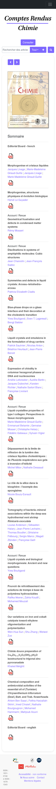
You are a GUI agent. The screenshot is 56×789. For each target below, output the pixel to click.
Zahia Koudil (32, 597)
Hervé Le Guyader (18, 200)
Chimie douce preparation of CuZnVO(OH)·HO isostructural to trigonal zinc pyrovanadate (24, 656)
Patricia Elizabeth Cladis (21, 291)
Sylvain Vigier (37, 433)
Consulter (28, 42)
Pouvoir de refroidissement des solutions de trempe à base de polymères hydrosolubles (26, 589)
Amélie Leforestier (18, 380)
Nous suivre (28, 777)
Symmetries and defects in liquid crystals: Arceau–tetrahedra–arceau (27, 284)
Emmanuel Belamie (18, 425)
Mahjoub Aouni (29, 712)
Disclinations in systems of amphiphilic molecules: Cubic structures (25, 253)
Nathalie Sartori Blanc (29, 387)
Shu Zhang (31, 632)
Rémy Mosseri (15, 230)
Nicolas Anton (35, 345)
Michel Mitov (14, 467)
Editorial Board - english (22, 727)
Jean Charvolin (16, 261)
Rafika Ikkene (15, 597)
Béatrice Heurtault (18, 349)
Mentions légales (32, 780)
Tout (34, 50)
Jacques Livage (16, 169)
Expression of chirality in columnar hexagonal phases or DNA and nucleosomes (26, 372)
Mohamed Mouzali (18, 601)
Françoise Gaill (27, 540)
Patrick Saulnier (16, 345)
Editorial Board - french (21, 146)
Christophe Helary (28, 429)
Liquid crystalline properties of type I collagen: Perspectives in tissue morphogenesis (26, 414)
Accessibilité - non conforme (32, 774)
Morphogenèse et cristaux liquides (28, 165)
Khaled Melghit (16, 666)
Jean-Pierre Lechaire (28, 528)
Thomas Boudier (17, 532)
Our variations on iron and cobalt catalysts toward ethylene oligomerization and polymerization (27, 622)
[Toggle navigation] (50, 4)
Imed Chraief (23, 704)
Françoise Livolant (18, 391)
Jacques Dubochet (18, 383)
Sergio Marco (26, 536)
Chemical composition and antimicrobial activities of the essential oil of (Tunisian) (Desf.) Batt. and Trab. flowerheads (28, 689)
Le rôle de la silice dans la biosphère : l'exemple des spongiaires (23, 486)
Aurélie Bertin (37, 380)
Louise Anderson (17, 525)
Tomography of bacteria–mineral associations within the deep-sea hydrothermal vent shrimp (27, 515)
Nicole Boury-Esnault (19, 494)
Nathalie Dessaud (33, 467)
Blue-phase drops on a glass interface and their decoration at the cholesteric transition (26, 311)
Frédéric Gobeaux (17, 433)
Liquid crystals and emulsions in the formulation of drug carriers (27, 339)
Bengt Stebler (15, 322)
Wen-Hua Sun (15, 632)
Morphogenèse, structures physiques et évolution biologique (28, 194)
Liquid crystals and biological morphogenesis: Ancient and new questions (27, 563)
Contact (40, 777)
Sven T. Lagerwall (37, 318)
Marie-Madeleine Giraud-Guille (25, 177)
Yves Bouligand (16, 318)
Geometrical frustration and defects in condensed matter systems (24, 222)
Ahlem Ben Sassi (17, 700)
